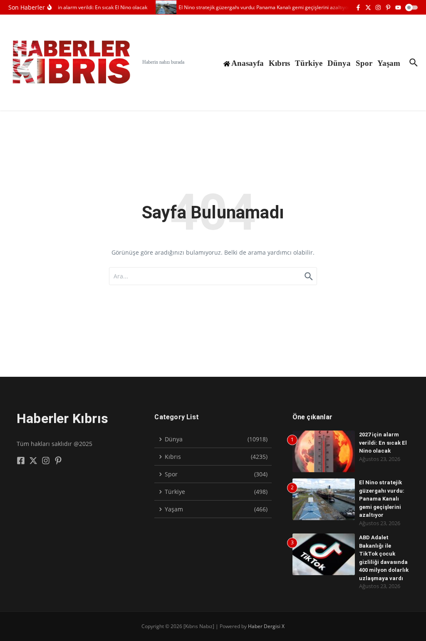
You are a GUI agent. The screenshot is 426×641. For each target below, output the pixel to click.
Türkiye (308, 63)
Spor (364, 63)
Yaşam (388, 63)
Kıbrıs (279, 63)
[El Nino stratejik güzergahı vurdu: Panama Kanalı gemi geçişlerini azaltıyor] (163, 7)
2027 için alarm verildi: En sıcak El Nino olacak (383, 442)
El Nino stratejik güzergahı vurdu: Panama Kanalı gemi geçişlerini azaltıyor (381, 498)
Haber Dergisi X (266, 626)
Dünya (339, 63)
